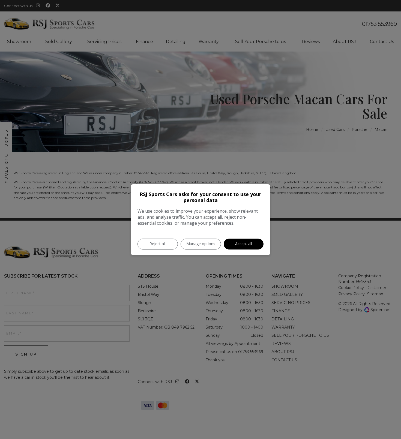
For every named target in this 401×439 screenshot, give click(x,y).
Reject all (157, 243)
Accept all (243, 243)
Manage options (200, 243)
